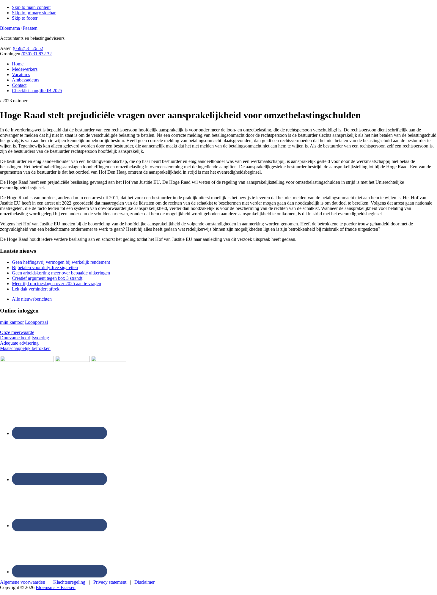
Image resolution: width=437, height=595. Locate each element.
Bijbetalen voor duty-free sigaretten (45, 267)
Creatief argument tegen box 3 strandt (47, 278)
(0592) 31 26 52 (28, 48)
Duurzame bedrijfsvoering (24, 337)
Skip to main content (31, 7)
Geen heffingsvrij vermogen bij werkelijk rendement (61, 262)
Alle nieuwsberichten (32, 299)
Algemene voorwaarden (22, 582)
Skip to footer (24, 18)
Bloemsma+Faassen (18, 28)
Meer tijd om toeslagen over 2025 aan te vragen (56, 283)
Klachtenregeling (69, 582)
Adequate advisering (19, 343)
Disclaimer (144, 582)
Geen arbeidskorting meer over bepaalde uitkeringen (61, 272)
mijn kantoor (12, 322)
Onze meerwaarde (17, 332)
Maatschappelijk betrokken (25, 348)
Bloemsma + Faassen (56, 587)
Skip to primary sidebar (34, 12)
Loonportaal (36, 322)
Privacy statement (109, 582)
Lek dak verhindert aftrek (35, 288)
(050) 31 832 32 (36, 53)
